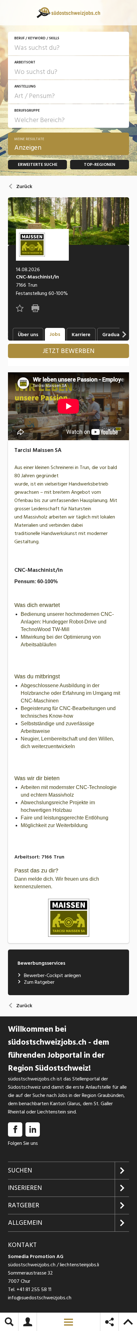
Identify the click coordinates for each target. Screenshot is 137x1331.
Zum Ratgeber (39, 982)
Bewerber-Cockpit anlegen (52, 975)
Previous (6, 334)
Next (124, 334)
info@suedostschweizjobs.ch (39, 1298)
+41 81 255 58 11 (34, 1289)
